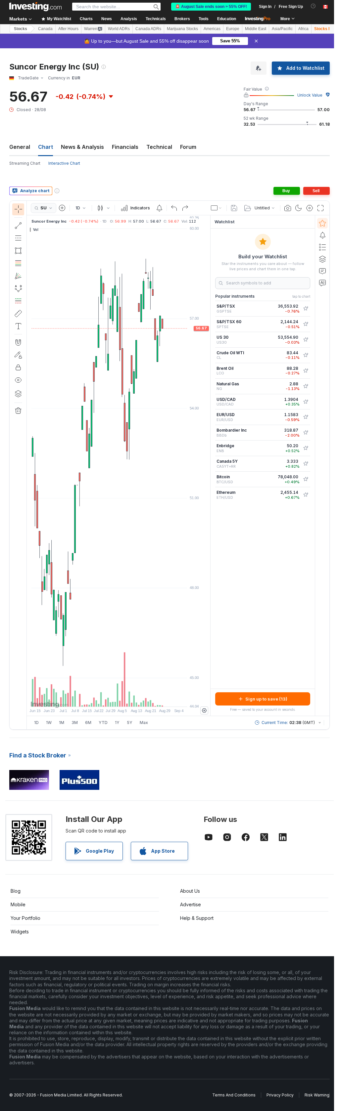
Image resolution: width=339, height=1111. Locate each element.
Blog (16, 891)
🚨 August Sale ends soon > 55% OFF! (211, 6)
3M (75, 722)
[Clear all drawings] (18, 411)
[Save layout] (234, 208)
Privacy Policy (280, 1094)
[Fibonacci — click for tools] (18, 263)
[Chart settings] (310, 208)
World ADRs (119, 28)
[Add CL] (305, 355)
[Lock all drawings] (18, 367)
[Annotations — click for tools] (18, 326)
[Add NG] (305, 386)
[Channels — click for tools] (18, 238)
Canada (45, 28)
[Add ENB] (305, 448)
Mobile (18, 904)
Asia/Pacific (282, 28)
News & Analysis (82, 147)
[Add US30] (305, 339)
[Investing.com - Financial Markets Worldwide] (35, 6)
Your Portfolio (25, 918)
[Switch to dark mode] (299, 208)
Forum (188, 147)
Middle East (255, 28)
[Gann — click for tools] (18, 276)
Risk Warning (317, 1094)
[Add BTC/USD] (305, 479)
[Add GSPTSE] (305, 308)
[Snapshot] (288, 208)
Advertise (190, 904)
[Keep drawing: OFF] (18, 355)
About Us (190, 891)
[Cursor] (18, 209)
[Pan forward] (127, 698)
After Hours (68, 28)
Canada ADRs (148, 28)
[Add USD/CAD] (305, 401)
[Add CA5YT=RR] (305, 463)
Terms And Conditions (234, 1094)
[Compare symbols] (62, 208)
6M (88, 722)
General (19, 147)
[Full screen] (320, 208)
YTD (103, 722)
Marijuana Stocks (182, 28)
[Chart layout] (216, 208)
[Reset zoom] (136, 698)
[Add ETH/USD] (305, 494)
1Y (117, 722)
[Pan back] (118, 698)
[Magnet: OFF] (18, 342)
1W (49, 722)
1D (36, 722)
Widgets (20, 931)
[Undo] (174, 208)
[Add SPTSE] (305, 324)
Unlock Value (309, 95)
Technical (159, 147)
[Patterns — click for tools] (18, 288)
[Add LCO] (305, 370)
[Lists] (322, 247)
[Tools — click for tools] (18, 314)
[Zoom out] (100, 698)
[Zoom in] (109, 698)
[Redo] (185, 208)
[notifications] (313, 6)
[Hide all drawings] (18, 380)
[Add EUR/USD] (305, 417)
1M (61, 722)
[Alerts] (322, 235)
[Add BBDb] (305, 432)
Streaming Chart (24, 163)
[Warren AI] (322, 283)
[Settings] (204, 710)
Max (144, 722)
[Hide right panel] (208, 466)
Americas (212, 28)
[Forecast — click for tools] (18, 301)
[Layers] (18, 394)
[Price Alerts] (159, 208)
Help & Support (197, 918)
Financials (125, 147)
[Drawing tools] (29, 465)
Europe (232, 28)
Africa (303, 28)
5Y (129, 722)
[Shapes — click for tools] (18, 251)
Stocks (20, 28)
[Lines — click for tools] (18, 226)
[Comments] (322, 271)
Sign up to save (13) (266, 699)
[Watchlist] (322, 223)
